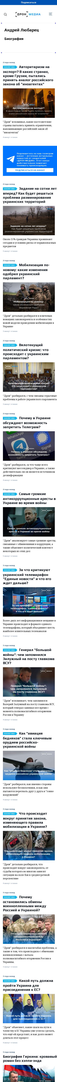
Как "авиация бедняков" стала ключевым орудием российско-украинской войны (27, 739)
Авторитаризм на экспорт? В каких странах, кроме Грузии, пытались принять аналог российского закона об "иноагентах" (28, 75)
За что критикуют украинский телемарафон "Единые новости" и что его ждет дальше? (27, 576)
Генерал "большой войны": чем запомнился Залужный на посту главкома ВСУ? (29, 656)
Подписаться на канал (30, 170)
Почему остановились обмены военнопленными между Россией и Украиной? (24, 903)
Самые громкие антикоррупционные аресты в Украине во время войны (29, 498)
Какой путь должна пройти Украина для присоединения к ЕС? (28, 985)
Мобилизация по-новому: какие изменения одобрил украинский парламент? (26, 271)
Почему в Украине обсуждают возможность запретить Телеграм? (27, 422)
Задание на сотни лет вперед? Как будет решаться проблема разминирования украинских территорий (30, 195)
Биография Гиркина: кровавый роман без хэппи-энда (30, 1058)
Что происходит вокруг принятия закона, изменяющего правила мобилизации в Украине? (25, 820)
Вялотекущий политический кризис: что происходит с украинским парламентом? (26, 351)
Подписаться (28, 2)
